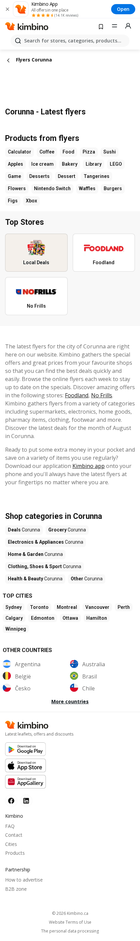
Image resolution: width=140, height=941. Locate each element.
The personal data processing (70, 931)
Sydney (13, 607)
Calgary (14, 618)
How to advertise (24, 879)
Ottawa (70, 618)
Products (15, 853)
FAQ (10, 826)
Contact (13, 835)
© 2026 (70, 913)
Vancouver (97, 607)
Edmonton (42, 618)
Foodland (76, 395)
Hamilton (96, 618)
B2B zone (16, 889)
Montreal (67, 607)
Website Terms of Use (70, 922)
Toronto (39, 607)
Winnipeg (15, 629)
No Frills (101, 395)
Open (123, 9)
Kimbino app (88, 466)
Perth (124, 607)
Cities (11, 844)
